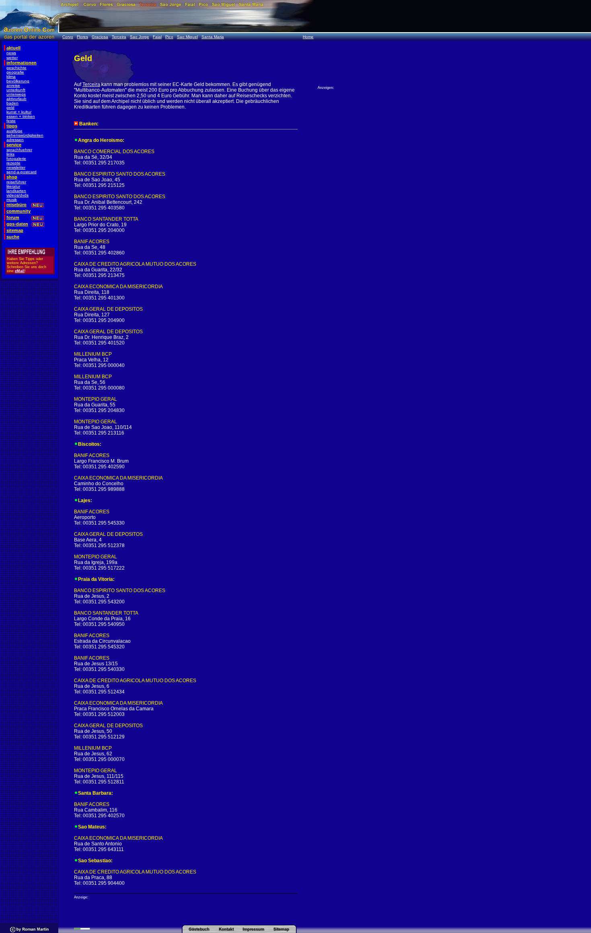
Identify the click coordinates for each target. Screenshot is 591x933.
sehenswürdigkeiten (24, 135)
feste (11, 121)
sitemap (14, 230)
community (18, 211)
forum (12, 217)
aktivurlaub (16, 98)
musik (11, 199)
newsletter (15, 167)
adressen (15, 139)
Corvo (67, 37)
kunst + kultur (18, 112)
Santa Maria (212, 37)
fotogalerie (16, 158)
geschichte (16, 68)
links (10, 154)
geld (10, 107)
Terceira (119, 37)
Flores (82, 37)
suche (12, 236)
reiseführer (16, 182)
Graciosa (100, 37)
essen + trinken (20, 116)
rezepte (13, 163)
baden (12, 103)
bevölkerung (17, 81)
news (11, 53)
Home (308, 37)
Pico (169, 37)
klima (11, 76)
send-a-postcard (21, 172)
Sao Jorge (139, 37)
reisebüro (16, 204)
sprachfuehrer (19, 150)
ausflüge (14, 131)
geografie (15, 72)
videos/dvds (17, 195)
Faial (157, 37)
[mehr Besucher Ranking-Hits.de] (82, 928)
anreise (13, 85)
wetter (12, 57)
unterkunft (15, 90)
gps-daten (17, 223)
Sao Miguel (187, 37)
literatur (13, 186)
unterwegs (16, 94)
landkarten (16, 191)
